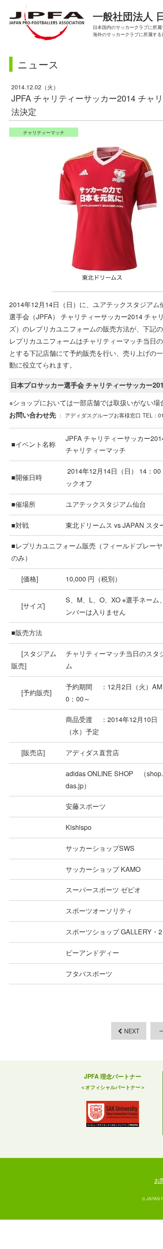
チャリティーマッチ (43, 132)
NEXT (132, 1031)
